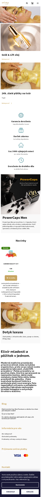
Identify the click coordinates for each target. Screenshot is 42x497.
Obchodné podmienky (9, 437)
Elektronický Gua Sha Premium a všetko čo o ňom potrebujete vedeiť (20, 409)
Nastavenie (20, 485)
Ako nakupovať (7, 434)
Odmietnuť (10, 492)
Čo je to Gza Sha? (8, 414)
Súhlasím (29, 492)
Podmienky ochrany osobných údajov (14, 439)
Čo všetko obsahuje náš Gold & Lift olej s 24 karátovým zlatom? (18, 417)
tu (29, 479)
